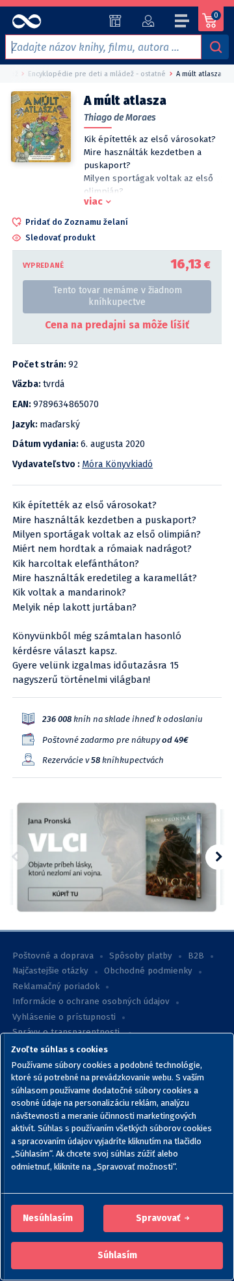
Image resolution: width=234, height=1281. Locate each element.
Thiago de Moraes (120, 117)
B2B (196, 956)
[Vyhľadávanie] (215, 47)
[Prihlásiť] (147, 20)
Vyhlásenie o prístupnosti (64, 1017)
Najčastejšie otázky (50, 971)
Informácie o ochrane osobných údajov (91, 1001)
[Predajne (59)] (115, 20)
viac (93, 201)
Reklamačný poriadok (55, 986)
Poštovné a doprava (53, 956)
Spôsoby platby (140, 956)
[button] (47, 1218)
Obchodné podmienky (148, 971)
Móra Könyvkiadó (117, 464)
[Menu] (182, 23)
